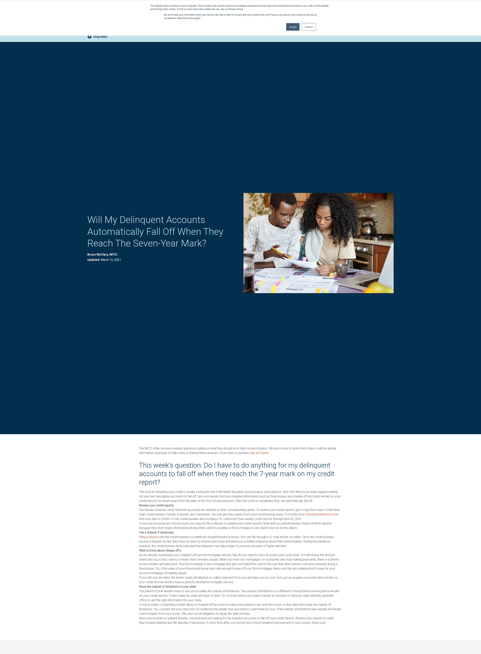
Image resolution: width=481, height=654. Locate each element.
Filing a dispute (148, 537)
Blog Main (100, 36)
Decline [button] (309, 26)
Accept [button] (292, 26)
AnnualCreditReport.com (322, 514)
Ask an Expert (259, 453)
